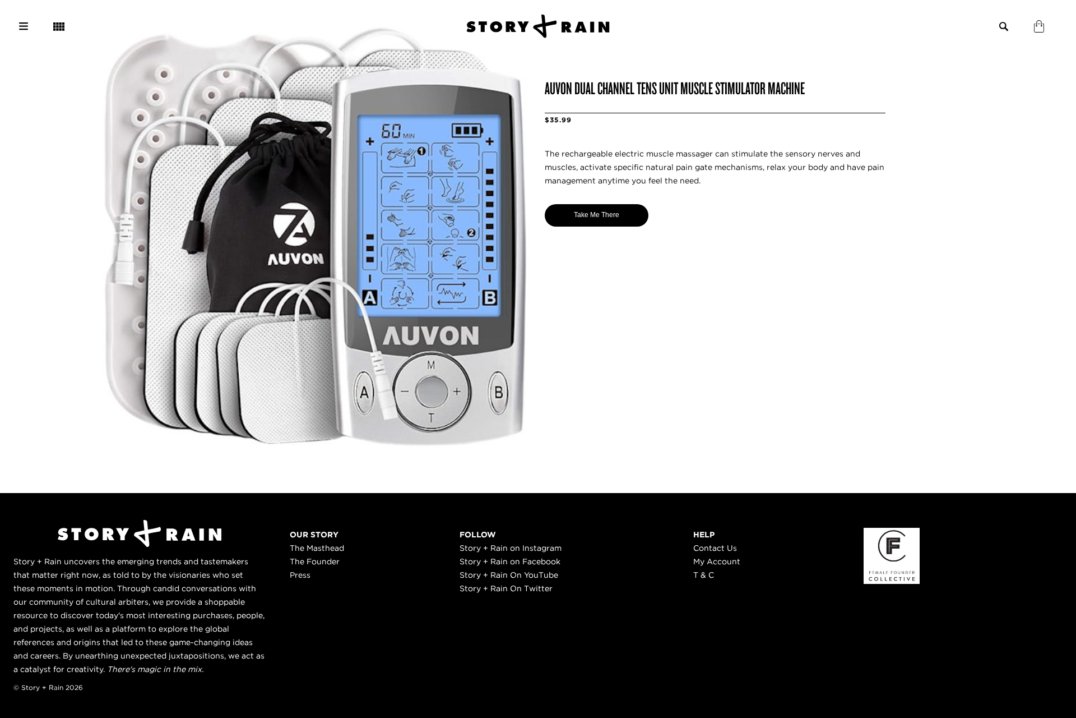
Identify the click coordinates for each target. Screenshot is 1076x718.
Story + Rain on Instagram (511, 548)
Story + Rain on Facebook (510, 561)
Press (300, 574)
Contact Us (715, 548)
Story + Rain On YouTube (509, 574)
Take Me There (596, 215)
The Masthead (317, 548)
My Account (716, 561)
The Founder (315, 561)
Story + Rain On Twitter (506, 588)
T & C (703, 574)
